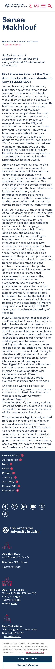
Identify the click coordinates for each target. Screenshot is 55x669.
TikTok (5, 514)
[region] (27, 654)
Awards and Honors (28, 41)
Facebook (5, 507)
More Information (35, 652)
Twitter (42, 507)
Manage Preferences (27, 665)
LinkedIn (24, 507)
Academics (10, 41)
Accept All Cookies (27, 658)
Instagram (14, 507)
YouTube (33, 507)
